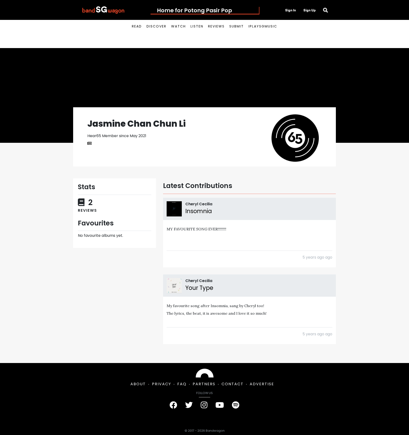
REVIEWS (216, 26)
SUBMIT (236, 26)
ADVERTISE (262, 384)
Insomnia (198, 211)
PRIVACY (161, 384)
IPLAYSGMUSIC (263, 26)
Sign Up (309, 10)
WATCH (178, 26)
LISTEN (197, 26)
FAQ (182, 384)
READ (137, 26)
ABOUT (138, 384)
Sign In (290, 10)
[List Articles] (89, 143)
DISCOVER (156, 26)
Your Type (199, 288)
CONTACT (233, 384)
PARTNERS (204, 384)
